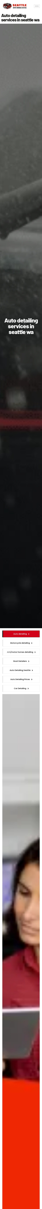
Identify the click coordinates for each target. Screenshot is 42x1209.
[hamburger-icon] (37, 6)
